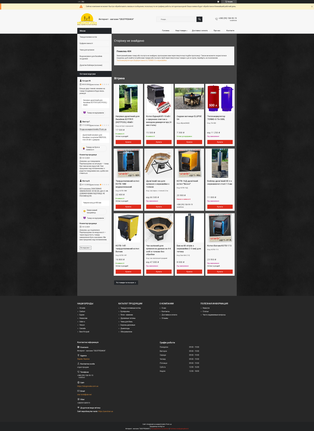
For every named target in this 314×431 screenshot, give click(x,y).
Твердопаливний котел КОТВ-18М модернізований (127, 184)
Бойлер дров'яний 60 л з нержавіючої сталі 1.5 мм (219, 182)
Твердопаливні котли (88, 37)
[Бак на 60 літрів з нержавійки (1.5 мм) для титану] (189, 227)
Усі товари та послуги (125, 283)
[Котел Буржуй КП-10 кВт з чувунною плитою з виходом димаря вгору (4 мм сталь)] (158, 98)
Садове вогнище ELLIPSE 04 (189, 117)
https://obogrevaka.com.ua (87, 386)
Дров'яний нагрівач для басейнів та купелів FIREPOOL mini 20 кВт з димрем (94, 137)
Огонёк (82, 308)
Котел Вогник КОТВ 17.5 (219, 245)
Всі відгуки (84, 248)
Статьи (206, 311)
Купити (128, 142)
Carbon (82, 311)
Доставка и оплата (169, 315)
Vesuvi (82, 325)
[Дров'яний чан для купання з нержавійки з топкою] (158, 163)
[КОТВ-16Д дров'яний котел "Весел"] (189, 163)
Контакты (166, 311)
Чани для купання (87, 50)
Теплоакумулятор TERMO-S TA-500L (216, 117)
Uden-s (82, 322)
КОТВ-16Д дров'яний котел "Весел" (187, 182)
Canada (82, 328)
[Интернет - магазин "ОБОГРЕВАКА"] (87, 19)
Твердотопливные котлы (131, 308)
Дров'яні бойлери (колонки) (91, 65)
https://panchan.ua (105, 411)
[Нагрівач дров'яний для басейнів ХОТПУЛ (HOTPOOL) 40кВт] (128, 98)
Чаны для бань (127, 322)
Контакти (230, 31)
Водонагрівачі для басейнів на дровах (91, 57)
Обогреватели (126, 332)
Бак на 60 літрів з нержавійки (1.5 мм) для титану (189, 248)
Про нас (217, 31)
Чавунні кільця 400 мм (92, 203)
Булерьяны (125, 311)
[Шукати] (199, 19)
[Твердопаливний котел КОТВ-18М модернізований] (128, 163)
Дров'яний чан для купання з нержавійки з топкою (157, 184)
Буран (81, 315)
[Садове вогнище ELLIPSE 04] (189, 98)
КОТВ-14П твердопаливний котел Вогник (127, 248)
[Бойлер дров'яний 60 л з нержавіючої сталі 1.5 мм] (220, 163)
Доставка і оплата (200, 31)
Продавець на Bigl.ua (157, 426)
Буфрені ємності (86, 43)
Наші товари (180, 31)
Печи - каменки (127, 315)
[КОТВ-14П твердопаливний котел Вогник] (128, 227)
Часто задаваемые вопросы (214, 315)
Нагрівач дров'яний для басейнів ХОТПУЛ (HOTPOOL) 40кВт (127, 119)
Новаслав (83, 318)
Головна (165, 31)
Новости (206, 308)
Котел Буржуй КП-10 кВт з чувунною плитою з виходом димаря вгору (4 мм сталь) (158, 120)
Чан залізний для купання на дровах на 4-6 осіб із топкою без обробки (158, 250)
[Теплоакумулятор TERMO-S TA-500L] (220, 98)
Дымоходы (125, 328)
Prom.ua (169, 424)
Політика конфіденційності (179, 429)
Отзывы (165, 318)
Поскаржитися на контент (160, 429)
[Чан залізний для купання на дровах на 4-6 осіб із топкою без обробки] (158, 227)
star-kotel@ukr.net (84, 395)
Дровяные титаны (128, 318)
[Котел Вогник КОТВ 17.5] (220, 227)
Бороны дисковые (128, 325)
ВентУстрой (84, 332)
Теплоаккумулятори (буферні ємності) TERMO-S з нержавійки (142, 60)
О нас (164, 308)
